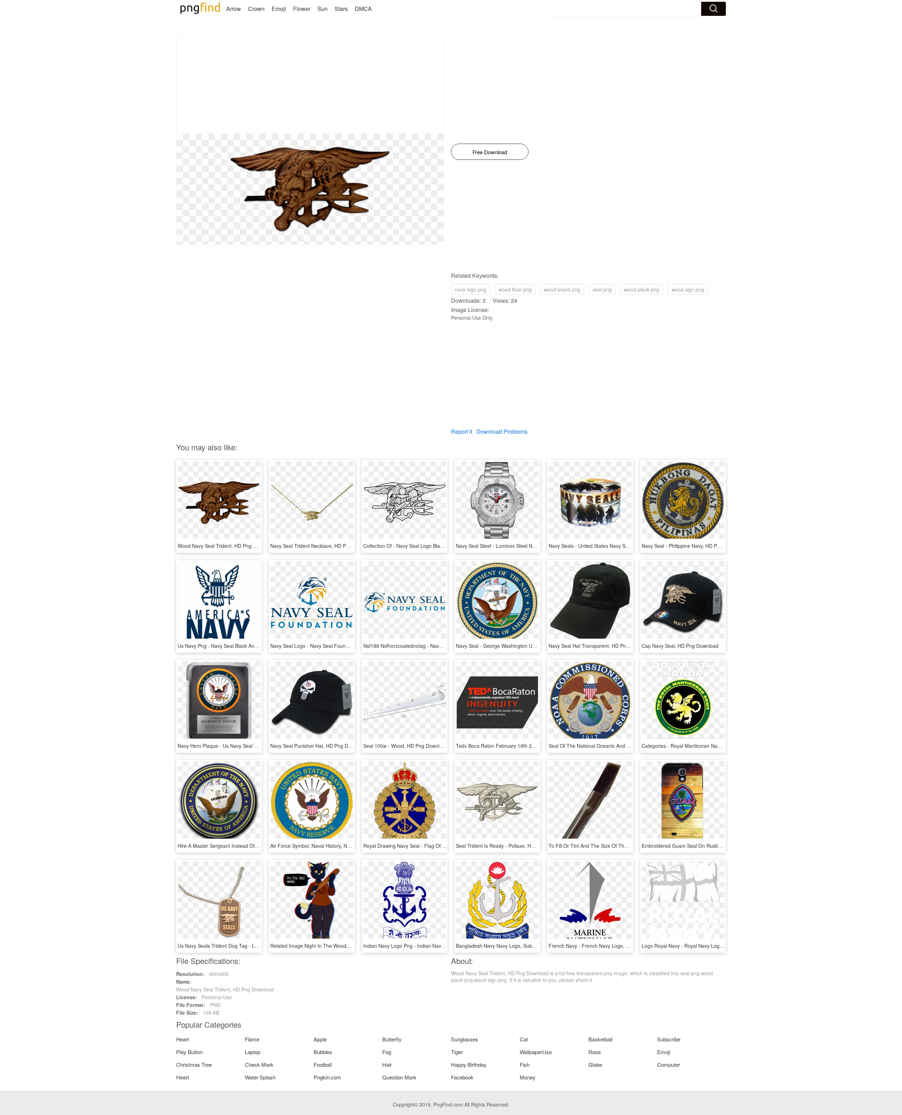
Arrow (233, 9)
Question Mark (399, 1077)
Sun (322, 9)
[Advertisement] (310, 84)
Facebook (462, 1077)
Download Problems (501, 431)
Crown (256, 9)
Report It (461, 431)
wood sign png (688, 289)
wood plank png (641, 289)
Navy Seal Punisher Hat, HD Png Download (318, 745)
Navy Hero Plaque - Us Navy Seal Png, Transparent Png (240, 745)
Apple (320, 1039)
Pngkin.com (327, 1077)
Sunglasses (464, 1039)
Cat (524, 1039)
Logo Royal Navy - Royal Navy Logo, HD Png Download (704, 945)
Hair (387, 1064)
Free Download (489, 152)
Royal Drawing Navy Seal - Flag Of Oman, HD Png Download (431, 845)
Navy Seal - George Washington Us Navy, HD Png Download (523, 645)
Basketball (600, 1039)
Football (323, 1064)
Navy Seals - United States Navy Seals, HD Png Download (613, 545)
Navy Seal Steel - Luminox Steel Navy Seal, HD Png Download (525, 545)
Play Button (189, 1052)
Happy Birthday (469, 1064)
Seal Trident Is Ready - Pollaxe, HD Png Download (512, 845)
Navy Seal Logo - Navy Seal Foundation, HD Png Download (336, 645)
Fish (525, 1064)
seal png (602, 289)
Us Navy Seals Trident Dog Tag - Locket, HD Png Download (244, 945)
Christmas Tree (194, 1064)
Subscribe (668, 1039)
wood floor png (515, 289)
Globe (595, 1064)
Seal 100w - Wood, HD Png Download (405, 745)
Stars (341, 9)
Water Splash (260, 1077)
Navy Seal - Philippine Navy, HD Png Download (694, 545)
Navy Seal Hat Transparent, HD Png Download (601, 645)
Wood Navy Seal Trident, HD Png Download (226, 545)
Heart (182, 1039)
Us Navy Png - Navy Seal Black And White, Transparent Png (244, 645)
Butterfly (392, 1039)
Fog (386, 1052)
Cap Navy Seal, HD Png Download (680, 645)
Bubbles (323, 1052)
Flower (301, 9)
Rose (594, 1052)
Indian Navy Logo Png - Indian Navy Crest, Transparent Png (430, 945)
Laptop (252, 1052)
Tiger (457, 1052)
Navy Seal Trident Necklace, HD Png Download (322, 545)
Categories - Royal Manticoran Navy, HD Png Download (704, 745)
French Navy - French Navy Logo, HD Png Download (608, 945)
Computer (668, 1064)
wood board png (562, 289)
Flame (252, 1039)
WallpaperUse (536, 1052)
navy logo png (470, 289)
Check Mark (259, 1064)
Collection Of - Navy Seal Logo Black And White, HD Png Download (438, 545)
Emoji (279, 9)
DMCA (363, 9)
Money (528, 1077)
